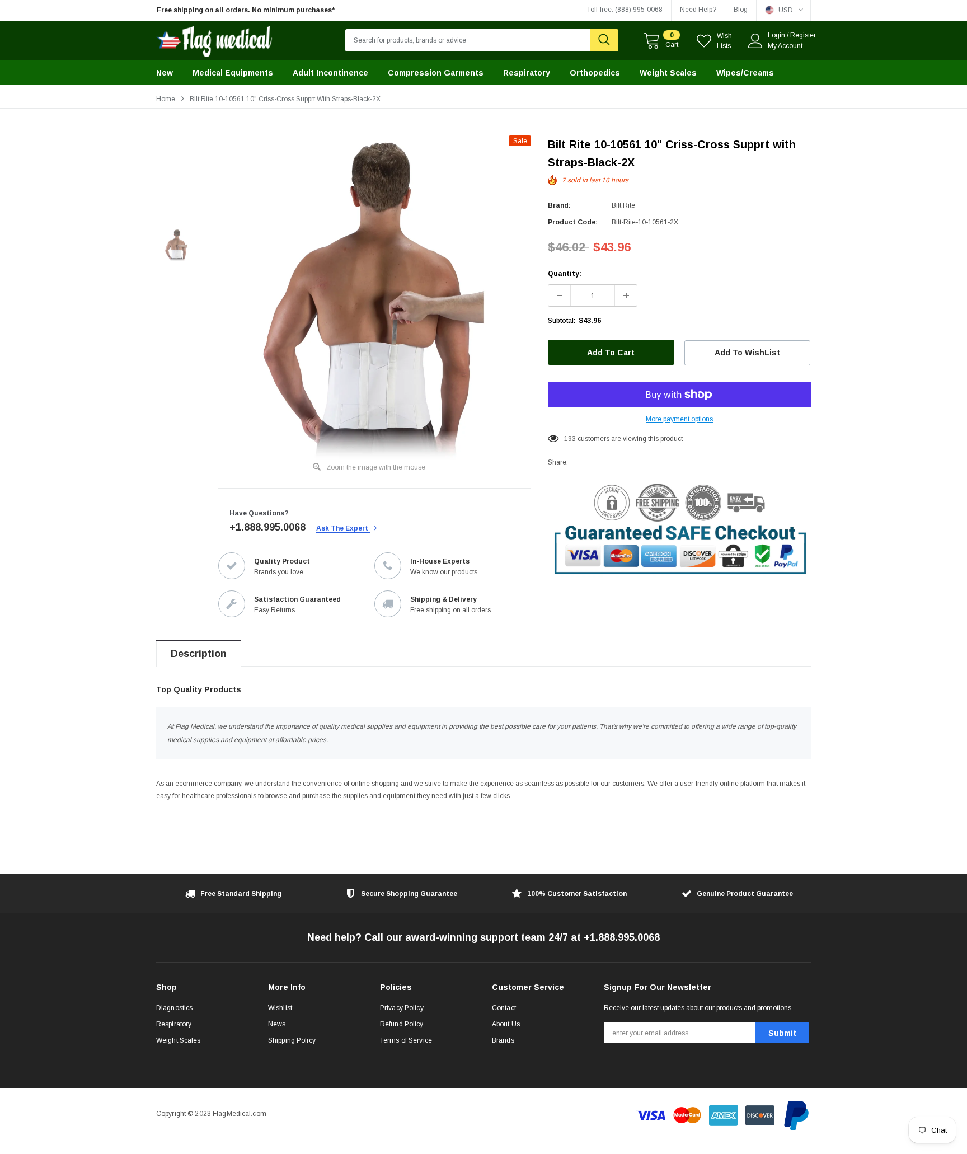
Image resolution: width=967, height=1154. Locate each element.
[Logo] (214, 39)
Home (165, 99)
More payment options (679, 419)
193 (570, 439)
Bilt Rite (623, 205)
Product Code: (573, 222)
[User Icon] (755, 41)
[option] (259, 10)
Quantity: (564, 274)
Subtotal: (561, 321)
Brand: (559, 205)
